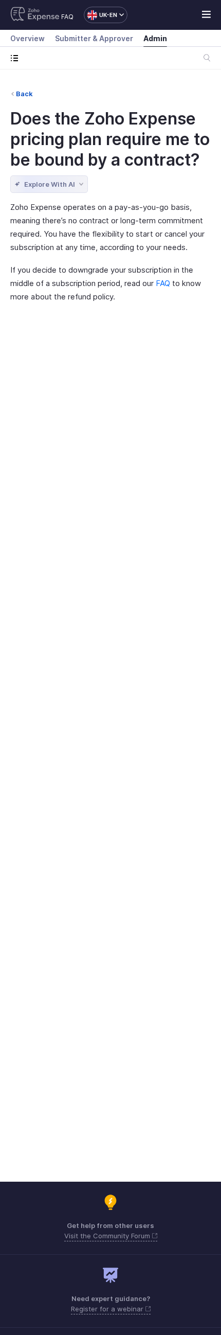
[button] (100, 15)
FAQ (67, 17)
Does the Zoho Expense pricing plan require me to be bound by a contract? (110, 139)
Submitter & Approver (94, 38)
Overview (27, 38)
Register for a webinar (108, 1309)
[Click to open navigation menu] (16, 58)
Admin (155, 38)
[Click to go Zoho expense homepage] (35, 15)
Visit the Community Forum (108, 1236)
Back (24, 94)
